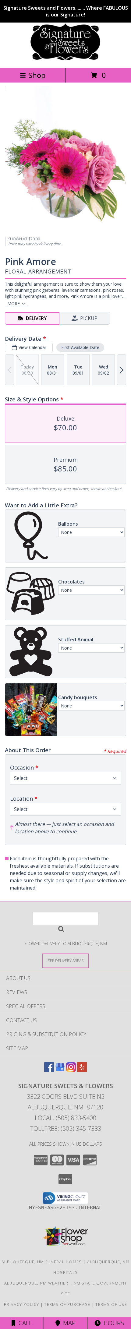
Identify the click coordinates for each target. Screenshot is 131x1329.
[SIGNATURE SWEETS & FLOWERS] (65, 59)
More (13, 303)
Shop (36, 75)
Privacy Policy (21, 1304)
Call (24, 1323)
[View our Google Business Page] (60, 1069)
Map (68, 1323)
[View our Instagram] (71, 1069)
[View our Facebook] (49, 1069)
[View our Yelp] (82, 1069)
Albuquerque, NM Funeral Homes (42, 1261)
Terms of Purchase (67, 1304)
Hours (112, 1323)
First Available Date (80, 347)
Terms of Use (111, 1304)
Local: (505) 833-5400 (65, 1118)
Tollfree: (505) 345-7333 (65, 1128)
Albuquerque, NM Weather (36, 1283)
